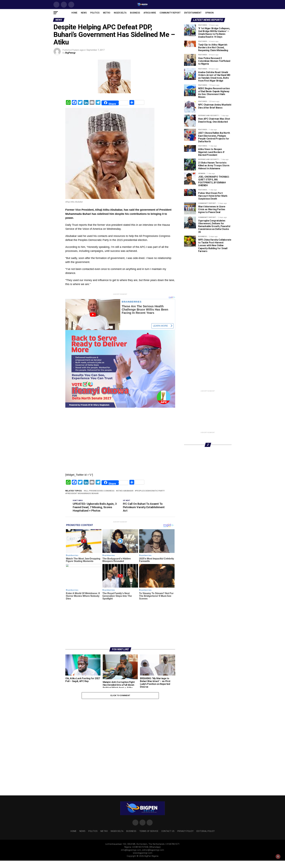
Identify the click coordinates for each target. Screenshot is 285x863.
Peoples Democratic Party (150, 491)
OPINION (209, 13)
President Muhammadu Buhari (82, 493)
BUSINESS (135, 13)
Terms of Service (148, 831)
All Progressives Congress (99, 491)
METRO (106, 13)
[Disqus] (120, 738)
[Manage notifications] (278, 856)
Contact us (167, 831)
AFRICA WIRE (150, 13)
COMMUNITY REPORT (170, 13)
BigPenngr (70, 53)
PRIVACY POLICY (185, 831)
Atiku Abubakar (125, 491)
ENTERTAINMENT (193, 13)
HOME (74, 13)
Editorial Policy (206, 831)
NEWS (84, 13)
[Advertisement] (120, 415)
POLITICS (94, 13)
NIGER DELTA (120, 13)
